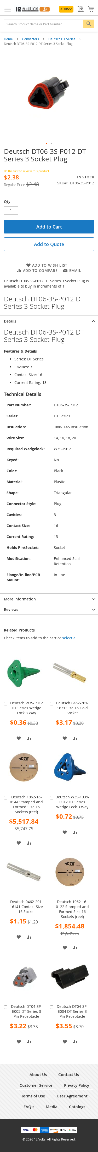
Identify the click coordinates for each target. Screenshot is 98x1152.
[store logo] (32, 9)
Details (10, 321)
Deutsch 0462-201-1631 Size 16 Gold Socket (72, 707)
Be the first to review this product (26, 171)
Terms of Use (33, 1096)
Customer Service (36, 1085)
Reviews (11, 609)
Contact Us (68, 1074)
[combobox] (49, 24)
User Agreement (72, 1096)
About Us (38, 1074)
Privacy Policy (76, 1085)
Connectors (31, 39)
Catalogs (77, 1106)
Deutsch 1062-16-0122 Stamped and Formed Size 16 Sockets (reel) (72, 909)
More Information (20, 599)
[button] (66, 9)
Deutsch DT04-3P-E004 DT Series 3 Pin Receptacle (72, 1011)
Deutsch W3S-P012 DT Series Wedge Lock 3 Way (26, 707)
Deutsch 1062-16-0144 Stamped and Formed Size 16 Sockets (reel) (26, 804)
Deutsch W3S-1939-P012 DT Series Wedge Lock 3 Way (72, 801)
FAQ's (29, 1106)
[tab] (49, 320)
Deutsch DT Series (62, 39)
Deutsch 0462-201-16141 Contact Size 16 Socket (26, 906)
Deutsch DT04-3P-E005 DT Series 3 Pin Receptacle (26, 1011)
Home (9, 39)
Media (51, 1106)
